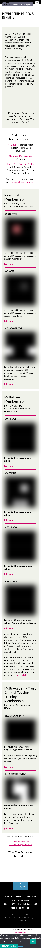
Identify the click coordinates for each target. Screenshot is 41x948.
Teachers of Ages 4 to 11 (20, 841)
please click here (23, 675)
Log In (4, 8)
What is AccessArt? (14, 896)
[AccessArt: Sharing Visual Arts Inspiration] (17, 5)
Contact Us (31, 896)
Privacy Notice (9, 946)
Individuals (13, 144)
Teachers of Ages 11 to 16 (20, 844)
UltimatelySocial (20, 932)
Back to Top (20, 886)
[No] (20, 946)
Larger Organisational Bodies (20, 164)
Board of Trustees (20, 900)
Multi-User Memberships (20, 156)
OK (33, 941)
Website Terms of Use (20, 908)
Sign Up (9, 8)
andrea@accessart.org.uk (23, 182)
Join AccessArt (30, 904)
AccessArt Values (12, 904)
